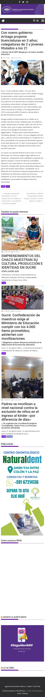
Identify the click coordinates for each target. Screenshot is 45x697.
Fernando (16, 252)
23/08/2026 (6, 252)
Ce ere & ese (17, 58)
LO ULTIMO (8, 668)
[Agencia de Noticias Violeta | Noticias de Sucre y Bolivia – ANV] (22, 14)
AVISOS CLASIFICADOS (14, 617)
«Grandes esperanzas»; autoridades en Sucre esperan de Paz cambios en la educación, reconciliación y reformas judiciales (11, 198)
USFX (7, 186)
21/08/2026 (6, 311)
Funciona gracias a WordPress (13, 691)
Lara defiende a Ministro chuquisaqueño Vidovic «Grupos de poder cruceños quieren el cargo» (33, 197)
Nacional (9, 436)
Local (3, 186)
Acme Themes (22, 693)
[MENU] (42, 20)
